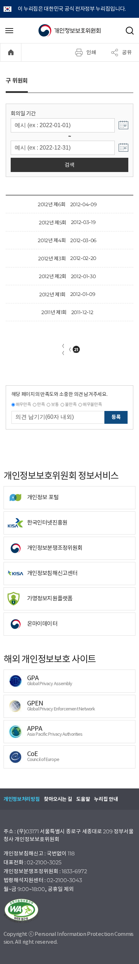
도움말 (83, 799)
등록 (116, 417)
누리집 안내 (106, 799)
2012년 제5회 (52, 222)
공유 (127, 52)
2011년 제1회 (54, 312)
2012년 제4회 (52, 240)
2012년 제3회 (52, 258)
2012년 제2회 (52, 276)
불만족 (70, 404)
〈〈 (62, 349)
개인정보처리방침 (22, 799)
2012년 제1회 (52, 294)
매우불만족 (92, 404)
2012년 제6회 (52, 204)
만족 (41, 404)
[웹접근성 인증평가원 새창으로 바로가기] (69, 911)
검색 (69, 164)
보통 (54, 404)
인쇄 (91, 52)
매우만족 (23, 404)
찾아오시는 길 (58, 799)
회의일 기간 (23, 113)
